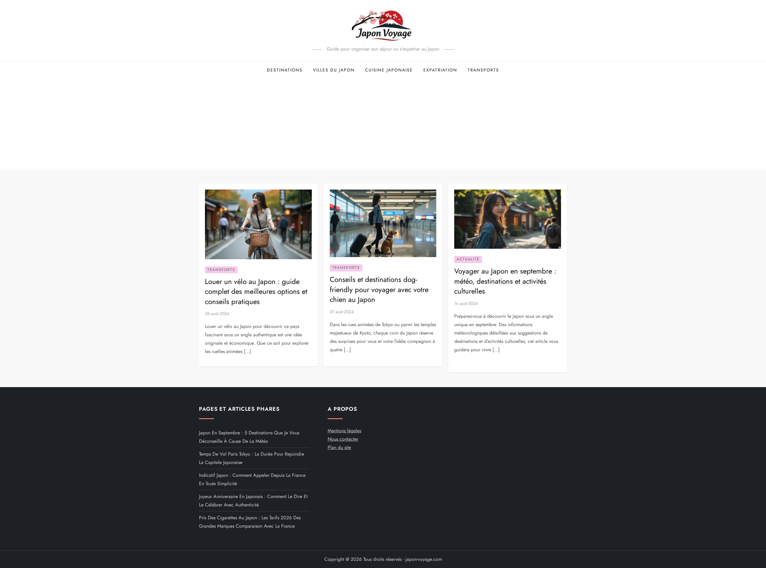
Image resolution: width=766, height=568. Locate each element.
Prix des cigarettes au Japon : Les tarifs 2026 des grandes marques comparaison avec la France (250, 521)
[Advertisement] (383, 124)
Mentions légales (344, 430)
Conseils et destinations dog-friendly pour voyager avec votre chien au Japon (379, 289)
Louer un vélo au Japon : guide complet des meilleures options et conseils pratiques (256, 291)
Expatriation (440, 70)
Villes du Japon (334, 70)
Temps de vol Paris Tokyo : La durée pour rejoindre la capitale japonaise (251, 458)
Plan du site (339, 447)
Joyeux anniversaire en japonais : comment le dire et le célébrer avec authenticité (253, 500)
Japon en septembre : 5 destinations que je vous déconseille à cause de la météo (249, 437)
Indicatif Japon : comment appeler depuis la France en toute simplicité (252, 479)
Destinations (285, 70)
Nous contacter (343, 439)
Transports (483, 70)
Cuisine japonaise (389, 70)
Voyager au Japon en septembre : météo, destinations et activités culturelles (505, 281)
